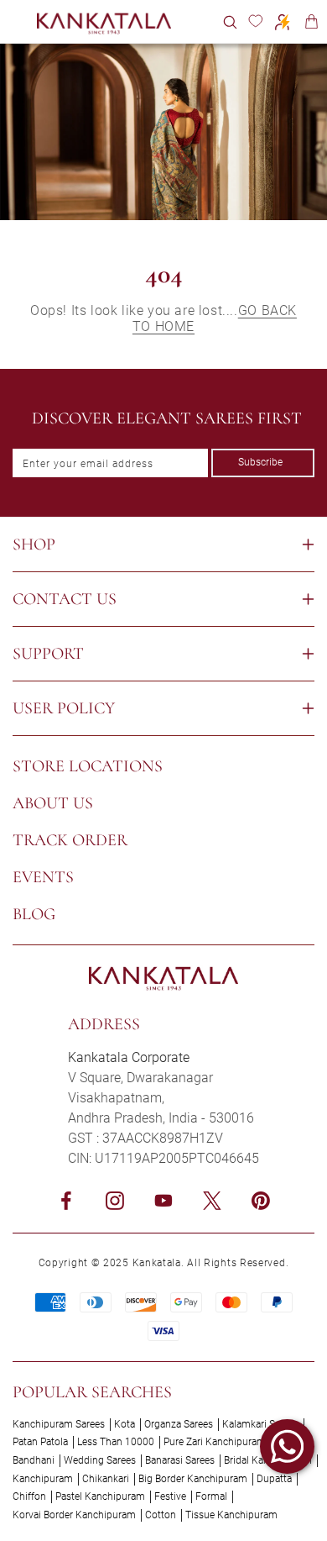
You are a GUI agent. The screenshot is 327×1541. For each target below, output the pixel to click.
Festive (170, 1496)
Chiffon (29, 1496)
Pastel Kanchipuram (100, 1496)
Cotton (160, 1515)
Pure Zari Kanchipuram (215, 1442)
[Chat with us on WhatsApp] (287, 1446)
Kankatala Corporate (128, 1057)
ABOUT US (53, 803)
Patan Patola (40, 1442)
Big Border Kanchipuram (192, 1479)
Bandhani (33, 1460)
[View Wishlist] (255, 21)
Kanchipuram (43, 1479)
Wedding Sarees (100, 1460)
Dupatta (274, 1479)
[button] (230, 21)
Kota (124, 1424)
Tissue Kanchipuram (231, 1515)
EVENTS (43, 877)
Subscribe (260, 462)
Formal (211, 1496)
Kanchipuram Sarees (59, 1424)
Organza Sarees (178, 1424)
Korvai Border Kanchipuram (74, 1515)
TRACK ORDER (70, 840)
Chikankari (105, 1479)
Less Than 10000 (115, 1442)
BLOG (34, 914)
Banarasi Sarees (180, 1460)
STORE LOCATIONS (88, 766)
